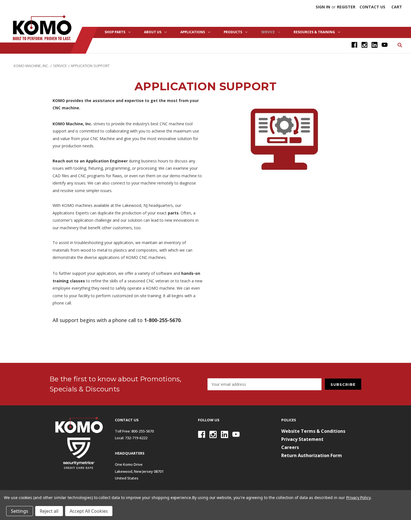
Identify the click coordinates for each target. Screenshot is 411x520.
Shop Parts (115, 32)
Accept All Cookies (89, 511)
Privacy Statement (302, 439)
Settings (19, 511)
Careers (290, 447)
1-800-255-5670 (162, 320)
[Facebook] (354, 45)
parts (173, 213)
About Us (152, 32)
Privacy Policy (358, 497)
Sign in (323, 7)
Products (233, 32)
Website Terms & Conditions (313, 431)
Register (346, 7)
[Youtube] (385, 45)
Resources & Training (314, 32)
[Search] (399, 44)
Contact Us (372, 7)
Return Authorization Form (311, 455)
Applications (192, 32)
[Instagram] (364, 45)
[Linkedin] (374, 45)
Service (268, 32)
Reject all (49, 511)
